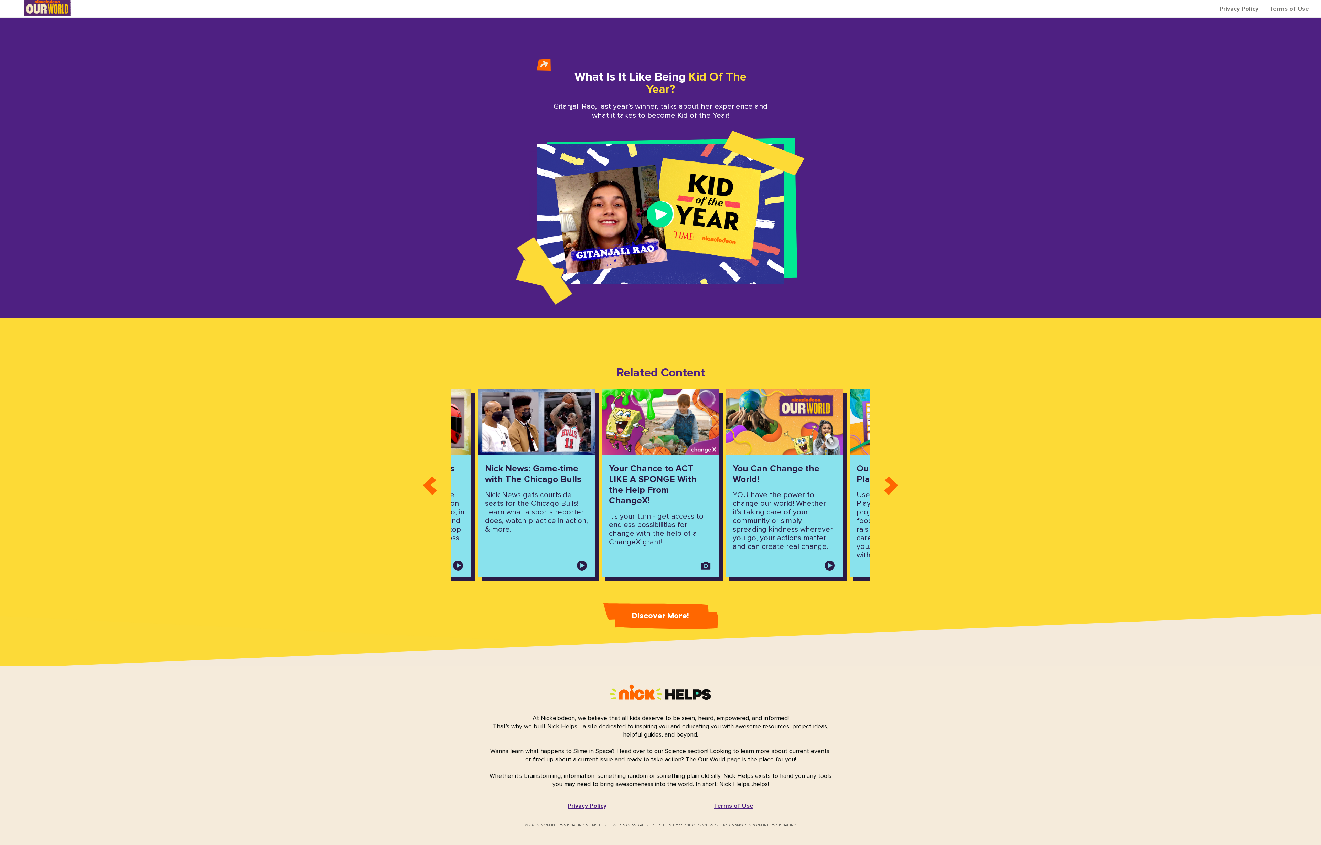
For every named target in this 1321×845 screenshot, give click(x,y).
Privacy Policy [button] (1239, 8)
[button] (587, 806)
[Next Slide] (891, 483)
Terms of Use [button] (1289, 8)
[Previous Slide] (430, 483)
